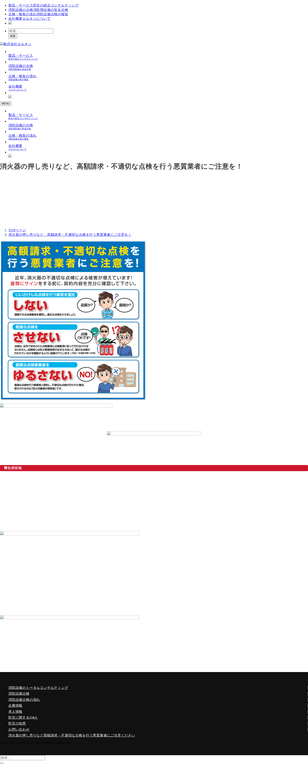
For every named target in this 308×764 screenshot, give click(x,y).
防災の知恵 (17, 723)
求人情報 (15, 711)
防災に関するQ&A (23, 717)
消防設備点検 (19, 693)
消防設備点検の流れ (24, 699)
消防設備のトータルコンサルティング (38, 687)
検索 (13, 36)
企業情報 (15, 705)
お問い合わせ (19, 729)
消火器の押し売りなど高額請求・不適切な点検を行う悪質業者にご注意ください (71, 735)
